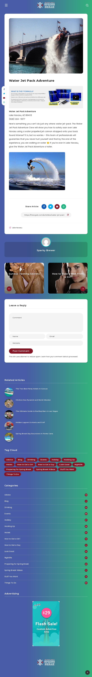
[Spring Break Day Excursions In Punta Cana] (8, 437)
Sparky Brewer (46, 250)
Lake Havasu (17, 228)
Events (44, 460)
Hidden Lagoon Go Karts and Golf (30, 422)
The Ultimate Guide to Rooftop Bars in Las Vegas (37, 411)
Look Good (64, 464)
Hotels (9, 464)
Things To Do (12, 474)
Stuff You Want (67, 469)
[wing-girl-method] (46, 107)
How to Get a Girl (25, 464)
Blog (20, 460)
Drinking (31, 460)
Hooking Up (69, 460)
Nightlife (79, 464)
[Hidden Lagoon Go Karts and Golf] (8, 425)
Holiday (55, 460)
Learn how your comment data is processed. (59, 357)
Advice (9, 460)
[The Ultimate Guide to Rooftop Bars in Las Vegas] (8, 414)
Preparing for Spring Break (18, 469)
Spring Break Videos (45, 469)
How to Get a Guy (46, 464)
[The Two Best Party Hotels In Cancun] (8, 392)
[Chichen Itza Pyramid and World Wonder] (8, 403)
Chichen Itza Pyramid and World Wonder (33, 400)
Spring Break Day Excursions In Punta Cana (34, 434)
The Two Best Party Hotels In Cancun (32, 389)
